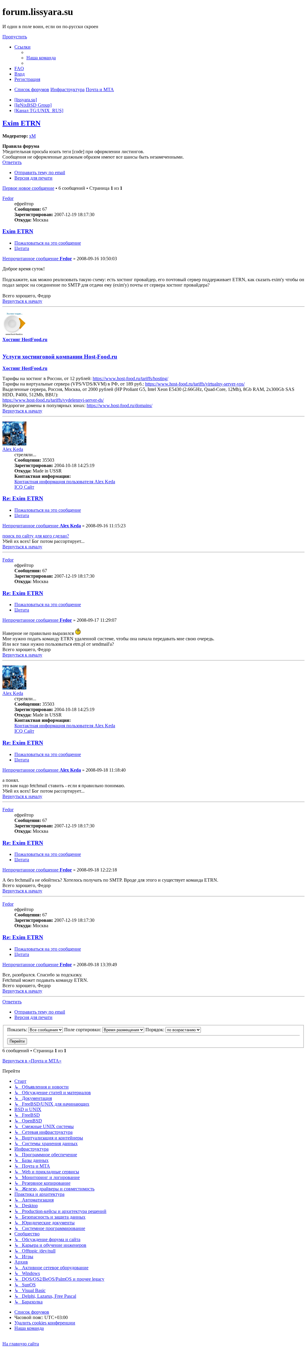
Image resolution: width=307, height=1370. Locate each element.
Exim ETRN (21, 123)
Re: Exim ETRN (22, 498)
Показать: (17, 1029)
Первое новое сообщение (28, 188)
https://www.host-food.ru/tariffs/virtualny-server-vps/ (195, 383)
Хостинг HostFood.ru (24, 339)
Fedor (7, 198)
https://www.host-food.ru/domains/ (119, 405)
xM (32, 135)
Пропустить (14, 36)
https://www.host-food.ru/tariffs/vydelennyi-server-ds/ (53, 400)
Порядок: (155, 1029)
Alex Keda (12, 449)
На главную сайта (20, 1343)
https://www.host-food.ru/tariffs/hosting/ (130, 378)
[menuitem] (41, 57)
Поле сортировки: (83, 1029)
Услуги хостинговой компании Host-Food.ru (59, 356)
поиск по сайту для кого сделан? (35, 535)
